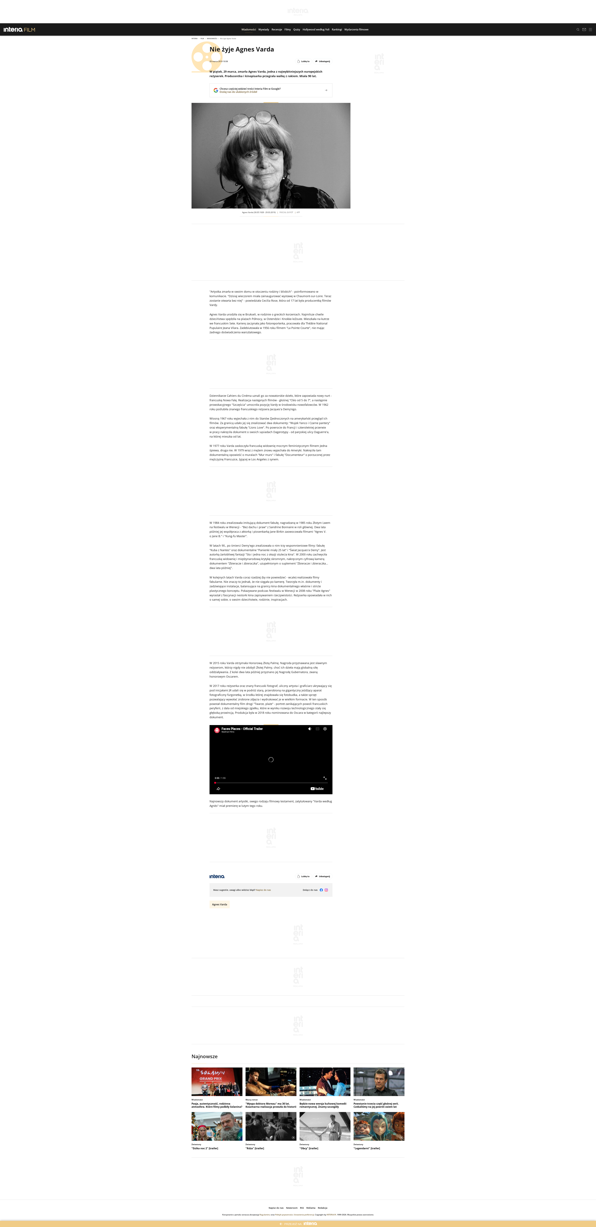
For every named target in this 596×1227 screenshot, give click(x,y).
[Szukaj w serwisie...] (578, 29)
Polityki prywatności (284, 1214)
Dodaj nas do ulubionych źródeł (250, 91)
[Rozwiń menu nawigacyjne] (590, 29)
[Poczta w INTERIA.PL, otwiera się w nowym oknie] (584, 29)
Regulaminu (265, 1214)
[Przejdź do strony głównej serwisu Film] (29, 29)
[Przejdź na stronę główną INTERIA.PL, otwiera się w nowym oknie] (13, 29)
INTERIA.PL (331, 1214)
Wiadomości (212, 38)
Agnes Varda (219, 904)
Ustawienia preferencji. (304, 1215)
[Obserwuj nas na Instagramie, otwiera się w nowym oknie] (326, 890)
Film (202, 38)
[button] (248, 29)
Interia (195, 38)
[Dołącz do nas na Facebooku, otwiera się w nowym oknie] (321, 890)
